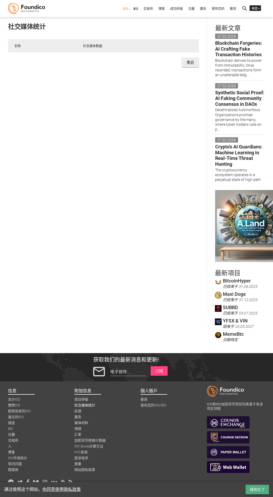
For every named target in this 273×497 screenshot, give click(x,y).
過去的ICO (16, 417)
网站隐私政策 (84, 470)
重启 (190, 62)
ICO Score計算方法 (88, 446)
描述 (11, 423)
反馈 (77, 411)
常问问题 (15, 464)
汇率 (77, 435)
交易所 (148, 9)
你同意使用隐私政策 (61, 489)
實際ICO (14, 405)
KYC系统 (81, 452)
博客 (161, 9)
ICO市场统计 (17, 458)
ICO (125, 9)
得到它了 (257, 489)
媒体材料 (81, 423)
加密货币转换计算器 (90, 440)
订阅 (159, 371)
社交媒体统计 (84, 405)
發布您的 (218, 9)
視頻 (77, 429)
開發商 (13, 470)
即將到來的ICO (19, 411)
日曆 (191, 9)
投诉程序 (81, 458)
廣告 (203, 9)
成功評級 (176, 9)
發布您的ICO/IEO (153, 405)
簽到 (233, 9)
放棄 (77, 464)
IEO (135, 9)
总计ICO (14, 399)
